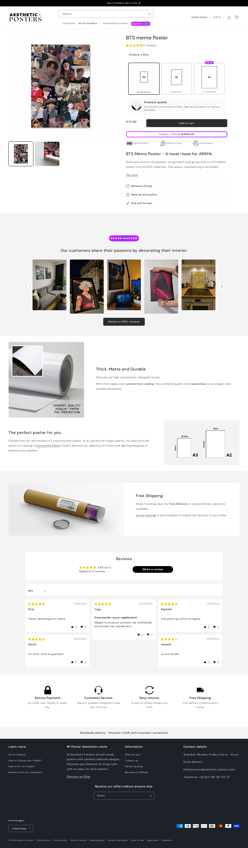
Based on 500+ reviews (124, 321)
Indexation (167, 840)
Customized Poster (47, 445)
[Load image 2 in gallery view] (47, 154)
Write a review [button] (153, 569)
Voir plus (132, 175)
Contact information (118, 840)
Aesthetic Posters (25, 840)
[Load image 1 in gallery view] (20, 154)
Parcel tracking (134, 766)
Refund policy (43, 840)
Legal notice (152, 840)
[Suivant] (222, 286)
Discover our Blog (78, 776)
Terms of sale (137, 840)
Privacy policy (60, 840)
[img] (36, 604)
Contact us (131, 760)
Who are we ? (133, 754)
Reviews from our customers (25, 772)
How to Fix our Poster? (21, 766)
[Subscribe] (150, 796)
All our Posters (16, 754)
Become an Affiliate (136, 772)
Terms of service (78, 840)
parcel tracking (146, 515)
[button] (89, 23)
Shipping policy (97, 840)
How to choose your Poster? (25, 760)
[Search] (150, 14)
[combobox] (106, 14)
